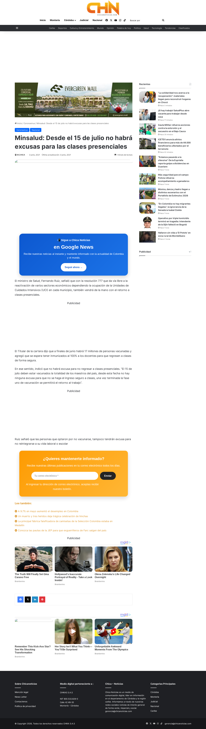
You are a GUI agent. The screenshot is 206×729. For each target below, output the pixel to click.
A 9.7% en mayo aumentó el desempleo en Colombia (47, 511)
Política (137, 28)
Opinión (110, 28)
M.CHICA (21, 155)
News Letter (21, 697)
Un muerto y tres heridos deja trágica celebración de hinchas (52, 516)
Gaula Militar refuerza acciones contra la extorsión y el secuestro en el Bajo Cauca (174, 128)
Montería (55, 20)
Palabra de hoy (124, 28)
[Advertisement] (103, 57)
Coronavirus (29, 123)
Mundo (100, 28)
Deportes (62, 28)
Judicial (84, 20)
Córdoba (69, 20)
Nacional (97, 20)
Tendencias (170, 28)
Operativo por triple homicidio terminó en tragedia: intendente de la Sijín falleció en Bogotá (174, 221)
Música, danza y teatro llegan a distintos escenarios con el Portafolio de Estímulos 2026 (174, 192)
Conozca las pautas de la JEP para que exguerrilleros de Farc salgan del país (61, 530)
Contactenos (21, 701)
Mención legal (21, 692)
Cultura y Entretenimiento (82, 28)
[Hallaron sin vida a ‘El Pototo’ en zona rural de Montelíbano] (147, 237)
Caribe (52, 28)
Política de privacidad (25, 706)
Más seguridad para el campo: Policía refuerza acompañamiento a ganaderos (173, 177)
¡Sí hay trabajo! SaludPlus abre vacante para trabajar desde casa (173, 113)
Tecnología (157, 28)
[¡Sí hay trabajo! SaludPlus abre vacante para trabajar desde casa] (147, 114)
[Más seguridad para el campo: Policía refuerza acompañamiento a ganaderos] (147, 179)
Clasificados (184, 28)
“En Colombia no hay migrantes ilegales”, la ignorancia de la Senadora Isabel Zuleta (174, 206)
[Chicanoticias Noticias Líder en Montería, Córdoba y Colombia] (103, 7)
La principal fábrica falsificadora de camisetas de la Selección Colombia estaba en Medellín (64, 523)
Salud (146, 28)
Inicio (43, 20)
